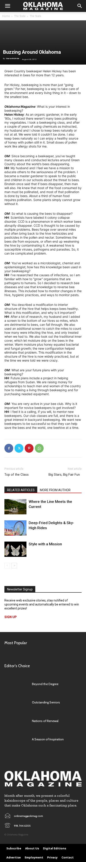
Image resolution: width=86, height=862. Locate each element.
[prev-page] (7, 565)
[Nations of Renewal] (16, 721)
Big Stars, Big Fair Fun (65, 475)
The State (20, 16)
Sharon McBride (12, 58)
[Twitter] (19, 448)
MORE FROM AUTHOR (55, 490)
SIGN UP (10, 617)
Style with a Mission (45, 544)
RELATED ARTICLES (21, 490)
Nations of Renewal (45, 721)
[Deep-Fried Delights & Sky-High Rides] (15, 528)
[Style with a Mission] (15, 549)
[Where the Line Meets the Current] (15, 506)
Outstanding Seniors (46, 702)
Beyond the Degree (45, 684)
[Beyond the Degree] (16, 684)
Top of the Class (16, 475)
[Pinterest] (29, 448)
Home (6, 16)
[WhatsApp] (39, 448)
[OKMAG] (43, 779)
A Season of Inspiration (48, 739)
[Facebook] (8, 448)
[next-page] (14, 565)
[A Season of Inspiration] (16, 739)
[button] (7, 6)
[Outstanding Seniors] (16, 702)
